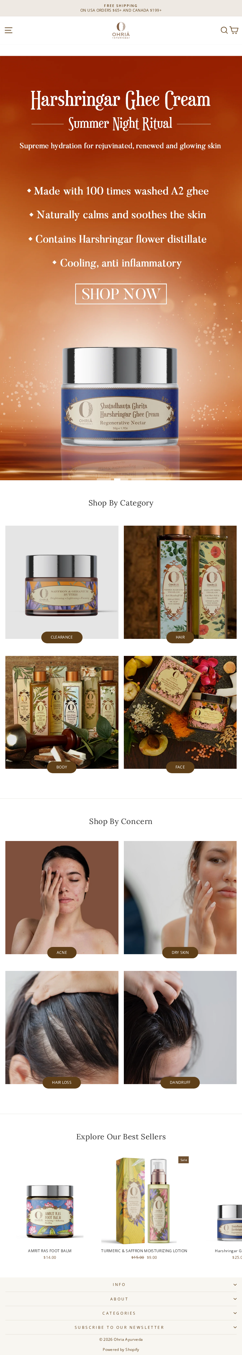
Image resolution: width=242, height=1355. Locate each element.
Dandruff (180, 1082)
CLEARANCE (62, 637)
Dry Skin (180, 952)
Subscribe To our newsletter (119, 1327)
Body (61, 767)
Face (180, 767)
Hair (180, 637)
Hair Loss (62, 1082)
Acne (62, 952)
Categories (119, 1313)
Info (119, 1284)
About (119, 1298)
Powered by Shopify (121, 1349)
